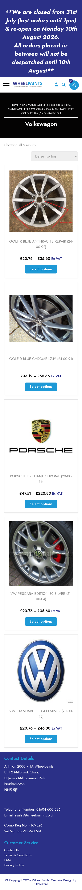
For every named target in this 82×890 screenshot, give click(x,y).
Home (15, 105)
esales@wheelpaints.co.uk (34, 815)
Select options (41, 269)
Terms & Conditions (18, 855)
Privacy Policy (14, 865)
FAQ (7, 860)
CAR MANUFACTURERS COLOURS (42, 105)
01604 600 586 (48, 809)
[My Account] (56, 84)
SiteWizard (41, 884)
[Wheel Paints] (28, 84)
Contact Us (12, 850)
